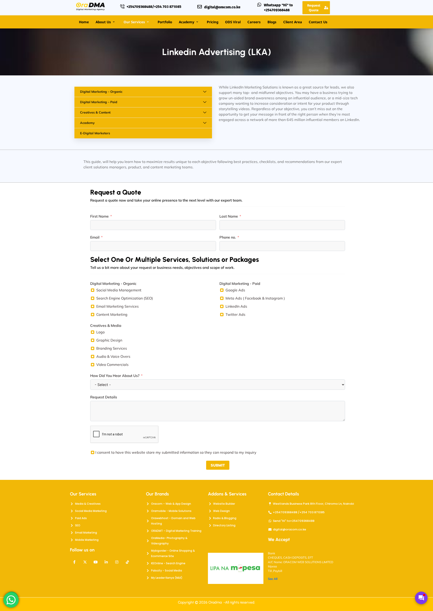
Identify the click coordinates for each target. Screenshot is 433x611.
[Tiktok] (127, 562)
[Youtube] (95, 562)
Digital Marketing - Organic (113, 283)
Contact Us (318, 22)
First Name (99, 216)
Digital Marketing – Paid (98, 102)
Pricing (212, 22)
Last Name (228, 216)
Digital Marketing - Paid (239, 283)
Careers (254, 22)
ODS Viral (233, 22)
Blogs (271, 22)
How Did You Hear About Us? (114, 375)
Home (84, 22)
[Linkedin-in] (106, 562)
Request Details (103, 397)
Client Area (292, 22)
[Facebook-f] (74, 562)
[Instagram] (116, 562)
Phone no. (227, 237)
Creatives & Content (95, 112)
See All (272, 579)
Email (94, 237)
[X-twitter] (85, 562)
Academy (186, 22)
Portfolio (165, 22)
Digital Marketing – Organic (101, 92)
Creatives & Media (105, 325)
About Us (103, 22)
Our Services (134, 22)
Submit (218, 465)
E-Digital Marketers (95, 133)
